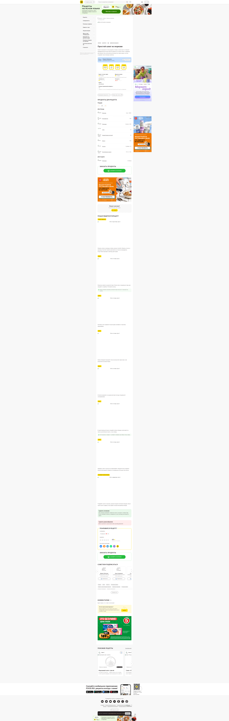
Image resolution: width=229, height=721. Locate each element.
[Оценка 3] (104, 540)
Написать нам (115, 709)
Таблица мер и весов (116, 94)
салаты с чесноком (111, 589)
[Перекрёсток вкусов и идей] (94, 37)
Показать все (114, 592)
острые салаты (125, 586)
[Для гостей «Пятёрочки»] (94, 34)
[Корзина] (142, 2)
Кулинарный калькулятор (103, 94)
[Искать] (130, 2)
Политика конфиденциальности (110, 705)
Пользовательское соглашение (122, 705)
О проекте (85, 47)
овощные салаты (114, 584)
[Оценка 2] (102, 540)
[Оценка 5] (108, 540)
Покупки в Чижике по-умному (87, 41)
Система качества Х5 (87, 44)
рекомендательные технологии (115, 713)
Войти (124, 610)
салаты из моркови (116, 586)
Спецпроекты (86, 20)
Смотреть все (128, 648)
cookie (123, 713)
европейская (101, 83)
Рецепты (85, 17)
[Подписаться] (121, 652)
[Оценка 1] (100, 540)
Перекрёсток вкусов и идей (86, 37)
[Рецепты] (94, 17)
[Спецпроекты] (94, 20)
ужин (104, 584)
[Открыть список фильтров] (127, 2)
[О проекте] (94, 47)
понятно (128, 713)
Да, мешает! (114, 210)
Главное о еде (86, 27)
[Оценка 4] (106, 540)
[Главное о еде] (94, 27)
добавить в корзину (116, 170)
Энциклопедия (86, 30)
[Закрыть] (131, 705)
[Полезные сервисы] (94, 24)
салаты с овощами (102, 589)
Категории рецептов (122, 706)
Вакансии (104, 706)
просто (107, 584)
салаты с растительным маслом (104, 586)
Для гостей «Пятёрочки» (86, 34)
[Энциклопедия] (94, 30)
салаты (99, 584)
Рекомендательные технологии (113, 706)
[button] (97, 571)
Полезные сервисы (87, 24)
